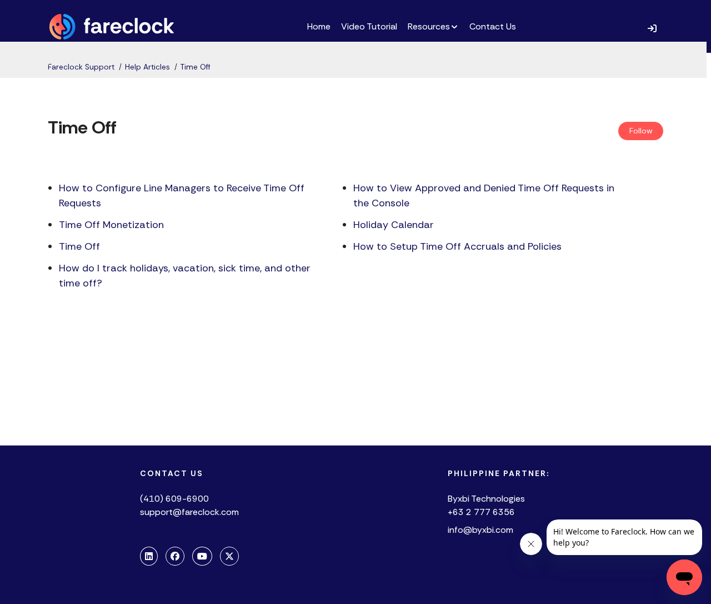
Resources (429, 26)
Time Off (196, 67)
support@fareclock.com (189, 512)
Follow (641, 131)
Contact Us (492, 26)
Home (319, 26)
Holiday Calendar (393, 224)
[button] (652, 27)
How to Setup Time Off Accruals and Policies (457, 246)
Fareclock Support (81, 67)
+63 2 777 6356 (481, 512)
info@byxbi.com (480, 530)
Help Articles (147, 67)
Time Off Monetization (111, 224)
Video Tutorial (369, 26)
